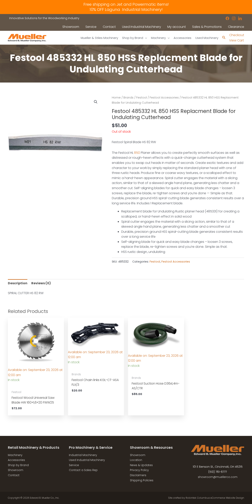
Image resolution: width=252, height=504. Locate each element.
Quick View (36, 384)
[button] (95, 101)
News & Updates (141, 465)
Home (116, 97)
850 (137, 152)
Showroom (15, 470)
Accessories (16, 460)
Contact (13, 475)
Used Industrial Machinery (87, 460)
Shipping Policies (141, 480)
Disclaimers (138, 475)
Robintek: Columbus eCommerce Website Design (215, 497)
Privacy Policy (139, 470)
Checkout (236, 35)
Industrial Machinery (83, 455)
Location (136, 460)
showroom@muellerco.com (217, 477)
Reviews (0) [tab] (41, 283)
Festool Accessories (164, 97)
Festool (141, 97)
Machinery (15, 455)
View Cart (236, 40)
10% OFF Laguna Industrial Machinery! (126, 9)
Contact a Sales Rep (83, 470)
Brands (128, 97)
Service (74, 465)
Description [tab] (17, 283)
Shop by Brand (18, 465)
